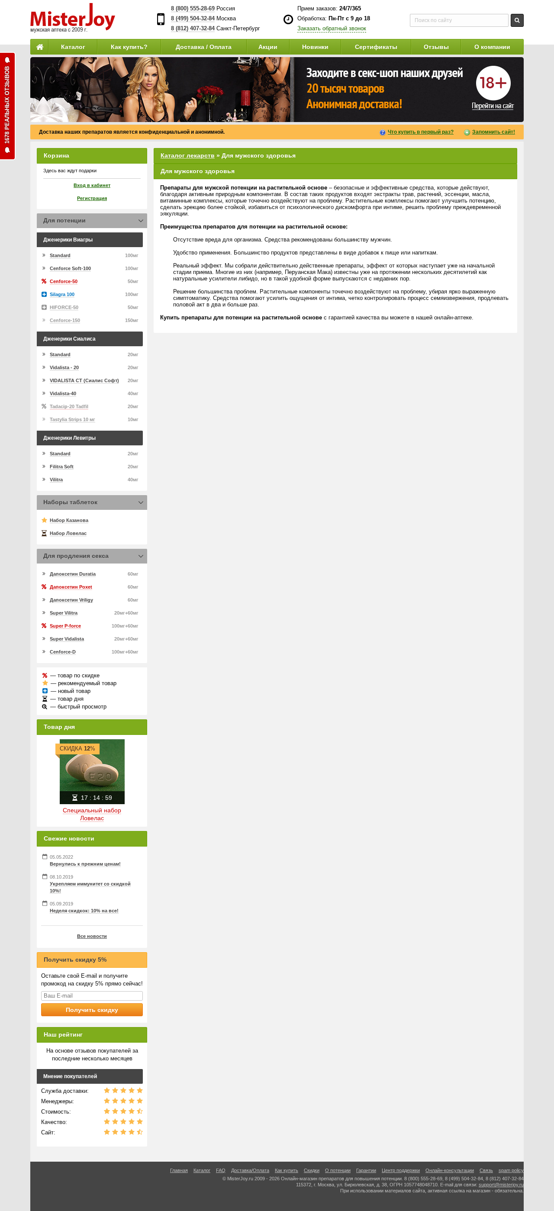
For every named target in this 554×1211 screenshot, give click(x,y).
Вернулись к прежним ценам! (85, 863)
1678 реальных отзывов (7, 104)
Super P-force (65, 625)
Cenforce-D (63, 651)
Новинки (315, 46)
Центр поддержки (401, 1170)
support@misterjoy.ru (501, 1184)
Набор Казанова (69, 520)
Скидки (311, 1170)
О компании (492, 46)
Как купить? (129, 46)
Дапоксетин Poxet (71, 586)
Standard (60, 255)
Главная (179, 1170)
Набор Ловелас (68, 533)
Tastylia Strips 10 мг (72, 419)
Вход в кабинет (92, 185)
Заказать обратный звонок (331, 28)
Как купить (286, 1170)
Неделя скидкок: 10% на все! (84, 910)
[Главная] (39, 46)
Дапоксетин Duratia (73, 574)
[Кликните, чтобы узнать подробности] (277, 89)
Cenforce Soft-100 (70, 268)
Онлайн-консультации (449, 1170)
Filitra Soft (62, 466)
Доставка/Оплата (250, 1170)
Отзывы (436, 46)
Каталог (73, 46)
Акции (267, 46)
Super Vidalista (67, 638)
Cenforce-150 (65, 320)
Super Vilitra (63, 612)
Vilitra (56, 479)
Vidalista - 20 (64, 367)
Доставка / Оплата (204, 46)
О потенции (338, 1170)
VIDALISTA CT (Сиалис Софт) (84, 380)
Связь (486, 1170)
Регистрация (92, 198)
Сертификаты (376, 46)
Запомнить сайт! (493, 132)
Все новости (92, 936)
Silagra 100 (62, 294)
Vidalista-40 (63, 393)
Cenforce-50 (63, 281)
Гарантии (366, 1170)
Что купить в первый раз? (421, 132)
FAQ (220, 1170)
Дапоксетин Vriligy (71, 599)
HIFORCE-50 (64, 307)
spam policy (511, 1170)
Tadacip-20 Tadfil (69, 406)
